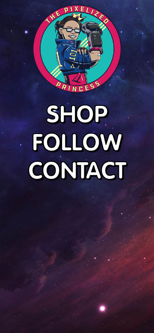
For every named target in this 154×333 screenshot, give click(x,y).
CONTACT (77, 170)
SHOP (77, 113)
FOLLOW (77, 142)
